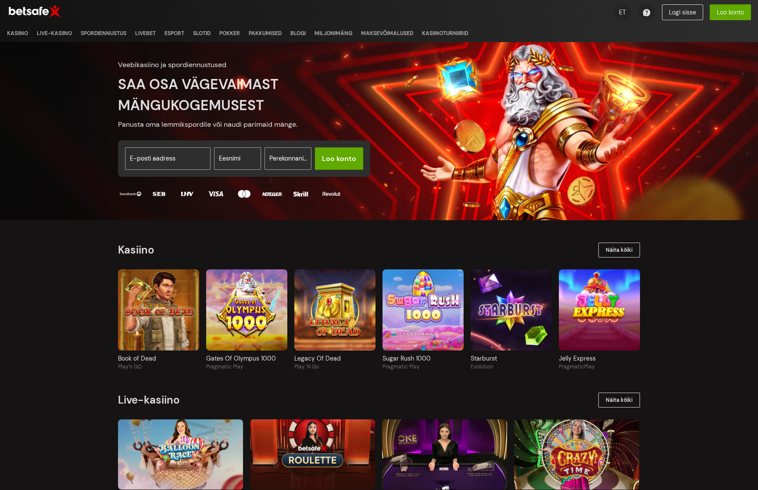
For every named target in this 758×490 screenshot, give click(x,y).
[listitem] (17, 33)
